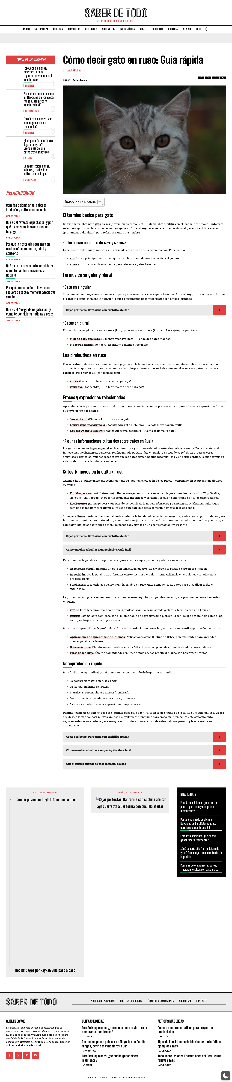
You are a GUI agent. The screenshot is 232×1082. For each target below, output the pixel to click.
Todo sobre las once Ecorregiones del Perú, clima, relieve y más (190, 1058)
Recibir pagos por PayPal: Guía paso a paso (45, 970)
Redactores (80, 80)
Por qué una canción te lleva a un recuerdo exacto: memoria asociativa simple (30, 292)
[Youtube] (35, 1055)
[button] (206, 29)
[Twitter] (208, 80)
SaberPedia (30, 180)
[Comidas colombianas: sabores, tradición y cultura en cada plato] (13, 171)
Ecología (163, 1036)
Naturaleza (164, 1051)
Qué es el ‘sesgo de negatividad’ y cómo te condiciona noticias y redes (30, 311)
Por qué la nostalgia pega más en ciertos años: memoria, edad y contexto (28, 249)
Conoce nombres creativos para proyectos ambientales (185, 1030)
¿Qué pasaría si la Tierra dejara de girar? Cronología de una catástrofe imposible (38, 146)
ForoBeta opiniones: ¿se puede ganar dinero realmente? (38, 123)
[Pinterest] (215, 80)
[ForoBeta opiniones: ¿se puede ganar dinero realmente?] (13, 123)
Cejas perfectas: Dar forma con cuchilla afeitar (129, 806)
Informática (31, 111)
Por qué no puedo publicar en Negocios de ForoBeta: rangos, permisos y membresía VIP (39, 99)
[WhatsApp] (223, 80)
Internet (29, 85)
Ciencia (28, 158)
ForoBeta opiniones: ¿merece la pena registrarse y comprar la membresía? (38, 74)
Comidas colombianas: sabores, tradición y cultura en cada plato (37, 170)
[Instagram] (18, 1055)
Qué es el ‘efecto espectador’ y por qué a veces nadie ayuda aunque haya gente (29, 227)
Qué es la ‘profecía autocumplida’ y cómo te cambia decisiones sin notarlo (29, 270)
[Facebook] (201, 80)
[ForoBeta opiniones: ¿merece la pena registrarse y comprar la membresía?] (13, 73)
